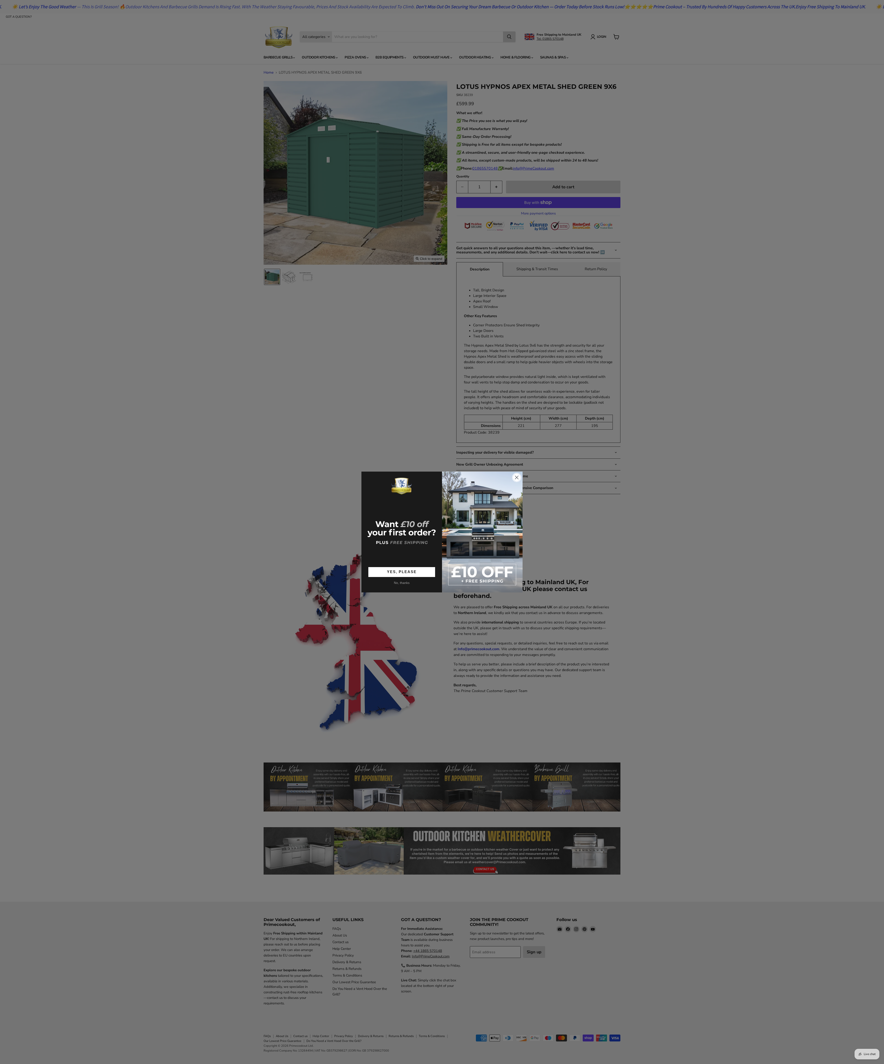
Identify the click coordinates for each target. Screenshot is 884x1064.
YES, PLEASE (402, 572)
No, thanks (402, 583)
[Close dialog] (517, 477)
